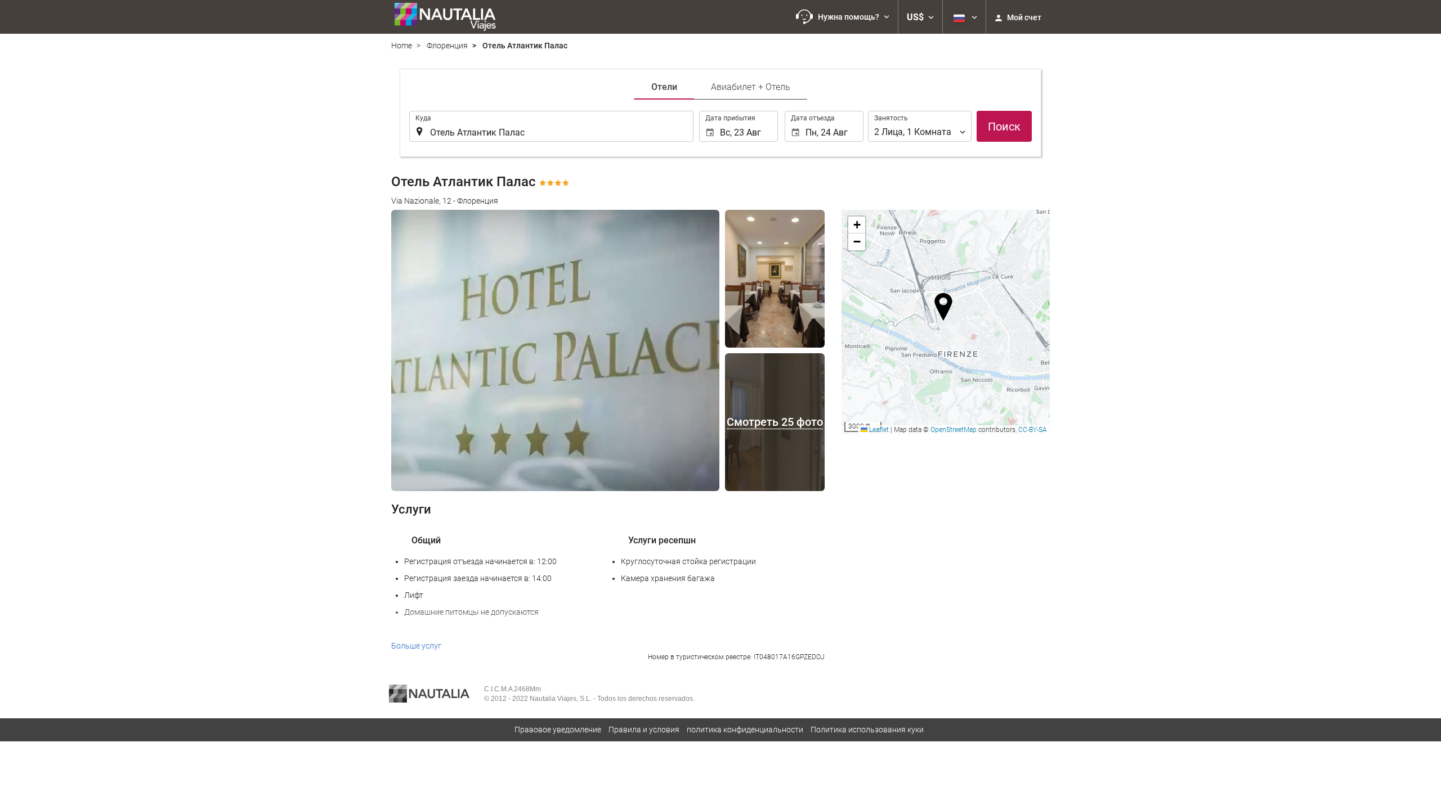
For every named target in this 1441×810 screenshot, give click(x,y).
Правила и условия (643, 729)
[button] (842, 17)
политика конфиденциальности (745, 729)
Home (401, 45)
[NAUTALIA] (450, 17)
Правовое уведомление (557, 729)
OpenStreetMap (953, 430)
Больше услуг (416, 645)
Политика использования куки (867, 729)
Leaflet (878, 430)
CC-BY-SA (1032, 430)
